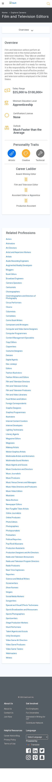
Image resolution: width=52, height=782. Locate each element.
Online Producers (13, 517)
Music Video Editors (14, 491)
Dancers (9, 355)
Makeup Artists (12, 447)
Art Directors (11, 248)
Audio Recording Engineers (17, 261)
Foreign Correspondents (16, 403)
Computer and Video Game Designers (22, 329)
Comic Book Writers (14, 320)
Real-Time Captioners (15, 570)
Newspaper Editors (14, 504)
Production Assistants (15, 548)
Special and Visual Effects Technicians (22, 605)
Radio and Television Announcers (20, 557)
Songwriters (11, 601)
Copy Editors (11, 342)
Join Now (8, 717)
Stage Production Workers (17, 623)
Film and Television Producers (18, 390)
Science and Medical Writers (18, 579)
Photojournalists (13, 531)
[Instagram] (28, 757)
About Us (8, 709)
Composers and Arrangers (17, 325)
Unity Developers (13, 636)
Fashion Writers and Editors (17, 377)
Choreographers (13, 292)
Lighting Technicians (14, 430)
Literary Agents (12, 434)
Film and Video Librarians (16, 395)
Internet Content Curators (17, 421)
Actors (9, 239)
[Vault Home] (12, 3)
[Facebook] (28, 751)
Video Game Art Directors (16, 640)
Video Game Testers (14, 649)
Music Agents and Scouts (16, 465)
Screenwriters (12, 583)
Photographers (12, 526)
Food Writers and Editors (16, 399)
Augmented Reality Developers (19, 265)
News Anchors (12, 500)
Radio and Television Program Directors (22, 561)
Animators (10, 243)
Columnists (10, 311)
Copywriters (11, 347)
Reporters (10, 574)
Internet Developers (14, 425)
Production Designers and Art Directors (22, 552)
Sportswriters (11, 618)
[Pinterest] (35, 757)
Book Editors (11, 274)
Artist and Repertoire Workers (18, 252)
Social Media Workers (15, 596)
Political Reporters (13, 539)
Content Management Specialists (20, 338)
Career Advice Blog (12, 736)
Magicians (10, 443)
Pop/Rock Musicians (14, 544)
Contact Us (8, 713)
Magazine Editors (13, 439)
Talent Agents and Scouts (17, 631)
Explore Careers (18, 13)
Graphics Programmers (16, 412)
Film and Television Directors (18, 382)
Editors (9, 368)
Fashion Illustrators (14, 373)
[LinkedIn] (35, 751)
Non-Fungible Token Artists (17, 509)
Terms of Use (9, 744)
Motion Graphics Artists (16, 452)
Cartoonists (11, 287)
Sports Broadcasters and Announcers (22, 610)
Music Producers (13, 478)
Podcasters (11, 535)
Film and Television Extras (17, 386)
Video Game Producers (15, 645)
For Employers (32, 709)
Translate (35, 744)
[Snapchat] (42, 757)
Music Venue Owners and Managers (21, 482)
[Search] (48, 4)
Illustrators (10, 417)
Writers (9, 658)
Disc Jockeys (11, 364)
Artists (9, 257)
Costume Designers (14, 351)
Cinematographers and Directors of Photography (21, 297)
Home (5, 13)
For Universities (32, 713)
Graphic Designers (13, 408)
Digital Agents (12, 360)
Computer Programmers (16, 333)
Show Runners (12, 587)
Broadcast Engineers (14, 278)
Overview (24, 29)
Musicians (10, 495)
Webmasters (11, 653)
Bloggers (9, 270)
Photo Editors (11, 522)
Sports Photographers (15, 614)
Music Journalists (13, 474)
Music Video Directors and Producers (21, 487)
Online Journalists (13, 513)
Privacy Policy (10, 740)
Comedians (11, 316)
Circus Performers (13, 303)
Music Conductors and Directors (19, 469)
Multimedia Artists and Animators (20, 456)
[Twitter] (42, 751)
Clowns (9, 307)
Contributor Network (34, 723)
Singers (9, 592)
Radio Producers (13, 566)
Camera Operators (14, 283)
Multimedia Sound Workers (17, 460)
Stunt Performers (13, 627)
